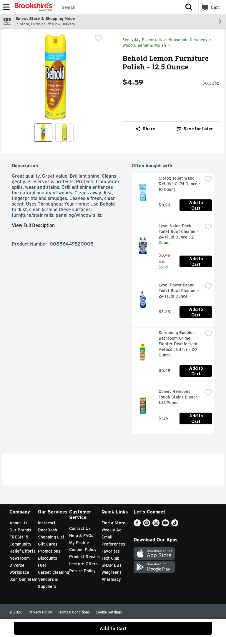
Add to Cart (196, 205)
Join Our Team (23, 579)
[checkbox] (98, 37)
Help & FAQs (81, 535)
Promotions (49, 551)
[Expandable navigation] (6, 7)
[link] (195, 129)
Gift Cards (47, 544)
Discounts (47, 558)
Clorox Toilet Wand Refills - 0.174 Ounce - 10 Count (180, 184)
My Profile (79, 542)
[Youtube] (165, 525)
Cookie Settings (109, 612)
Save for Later (198, 128)
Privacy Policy (40, 612)
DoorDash (47, 530)
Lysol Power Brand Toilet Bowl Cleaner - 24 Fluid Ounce (179, 291)
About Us (18, 523)
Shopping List (51, 537)
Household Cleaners (187, 39)
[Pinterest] (146, 525)
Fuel (42, 565)
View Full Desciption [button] (33, 225)
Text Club (110, 558)
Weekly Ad (112, 530)
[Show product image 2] (64, 133)
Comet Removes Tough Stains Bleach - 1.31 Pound (180, 397)
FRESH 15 (18, 537)
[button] (189, 7)
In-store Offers (83, 563)
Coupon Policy (83, 549)
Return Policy (82, 570)
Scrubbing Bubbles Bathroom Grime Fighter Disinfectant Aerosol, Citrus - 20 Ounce (179, 343)
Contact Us (80, 528)
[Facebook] (137, 525)
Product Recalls (84, 556)
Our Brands (20, 530)
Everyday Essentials (142, 39)
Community (20, 544)
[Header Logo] (32, 7)
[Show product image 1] (43, 133)
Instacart (47, 523)
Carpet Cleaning (53, 572)
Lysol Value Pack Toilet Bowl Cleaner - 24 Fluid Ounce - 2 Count (179, 234)
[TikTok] (174, 525)
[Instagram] (155, 525)
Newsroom (19, 558)
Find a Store (113, 523)
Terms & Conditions (74, 612)
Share (149, 128)
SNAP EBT (112, 565)
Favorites (111, 551)
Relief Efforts (22, 551)
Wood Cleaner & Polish (144, 45)
